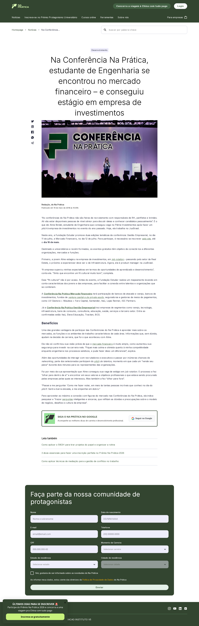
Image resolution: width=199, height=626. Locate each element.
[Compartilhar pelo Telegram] (32, 143)
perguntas (67, 399)
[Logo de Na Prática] (20, 6)
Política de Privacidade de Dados (97, 580)
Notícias (32, 29)
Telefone (105, 527)
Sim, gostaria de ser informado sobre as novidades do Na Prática (66, 573)
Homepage (17, 29)
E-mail (33, 527)
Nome (33, 512)
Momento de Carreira (111, 543)
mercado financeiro (102, 344)
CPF (32, 543)
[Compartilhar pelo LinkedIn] (32, 126)
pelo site (146, 238)
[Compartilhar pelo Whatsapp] (32, 137)
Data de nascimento (110, 512)
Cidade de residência (111, 558)
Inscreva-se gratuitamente (35, 616)
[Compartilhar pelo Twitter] (32, 121)
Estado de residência (40, 558)
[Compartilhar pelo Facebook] (32, 132)
